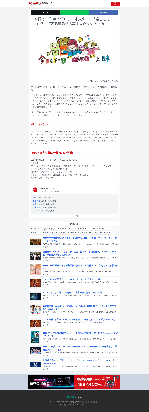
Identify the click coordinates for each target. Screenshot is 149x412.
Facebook (103, 12)
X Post (45, 12)
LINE (74, 12)
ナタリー (40, 5)
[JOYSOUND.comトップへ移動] (115, 4)
